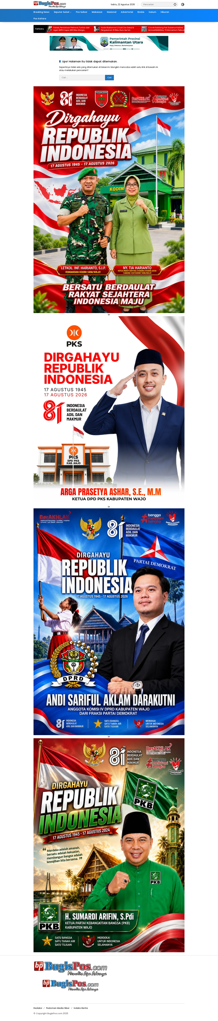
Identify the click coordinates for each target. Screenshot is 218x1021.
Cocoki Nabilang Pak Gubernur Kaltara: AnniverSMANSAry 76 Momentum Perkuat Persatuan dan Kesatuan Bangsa (89, 28)
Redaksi (38, 1008)
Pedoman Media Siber (58, 1008)
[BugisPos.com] (50, 4)
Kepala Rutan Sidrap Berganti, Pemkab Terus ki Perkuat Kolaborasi (135, 28)
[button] (175, 4)
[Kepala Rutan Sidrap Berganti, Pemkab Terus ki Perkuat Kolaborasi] (114, 29)
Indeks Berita (81, 1008)
